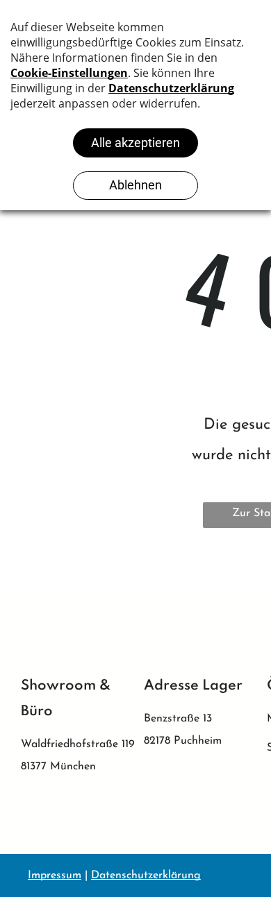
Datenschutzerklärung (146, 875)
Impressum (54, 875)
